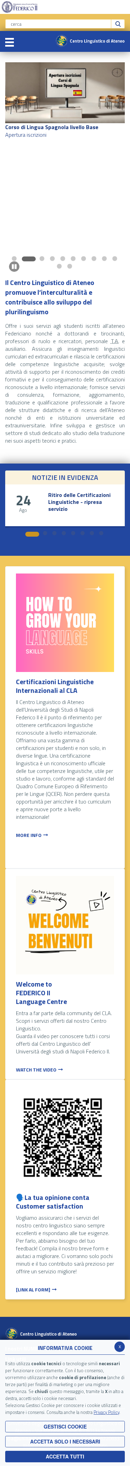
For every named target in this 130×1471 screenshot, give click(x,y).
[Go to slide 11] (60, 266)
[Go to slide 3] (39, 259)
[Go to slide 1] (14, 258)
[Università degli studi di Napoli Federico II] (19, 6)
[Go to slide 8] (94, 258)
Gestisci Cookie (65, 1426)
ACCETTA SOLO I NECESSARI (65, 1441)
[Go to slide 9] (105, 258)
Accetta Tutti (65, 1456)
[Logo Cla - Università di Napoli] (90, 40)
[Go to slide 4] (53, 258)
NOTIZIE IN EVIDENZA (65, 477)
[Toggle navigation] (9, 41)
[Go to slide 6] (73, 258)
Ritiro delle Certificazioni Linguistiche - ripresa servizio (79, 501)
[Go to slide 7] (84, 258)
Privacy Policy (106, 1412)
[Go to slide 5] (63, 258)
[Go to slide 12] (70, 266)
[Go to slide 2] (25, 258)
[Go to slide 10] (115, 258)
